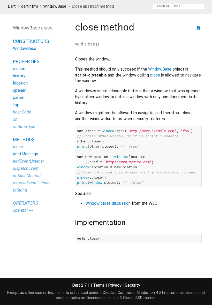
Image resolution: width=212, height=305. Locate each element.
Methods (24, 139)
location (20, 83)
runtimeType (24, 126)
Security (132, 285)
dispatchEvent (26, 168)
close (18, 146)
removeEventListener (32, 182)
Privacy (115, 285)
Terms (99, 285)
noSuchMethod (27, 175)
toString (20, 190)
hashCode (22, 112)
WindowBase (54, 6)
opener (19, 90)
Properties (26, 61)
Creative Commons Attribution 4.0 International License (150, 293)
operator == (23, 210)
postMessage (25, 153)
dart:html (29, 6)
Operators (25, 203)
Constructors (31, 41)
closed (19, 68)
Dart (12, 6)
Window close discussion (108, 203)
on (15, 119)
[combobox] (178, 6)
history (19, 75)
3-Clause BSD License (138, 298)
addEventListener (28, 161)
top (16, 104)
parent (19, 97)
